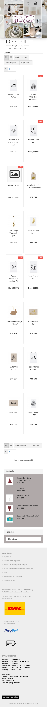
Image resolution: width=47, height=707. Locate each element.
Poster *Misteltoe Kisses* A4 (33, 96)
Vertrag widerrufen (10, 697)
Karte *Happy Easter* (33, 413)
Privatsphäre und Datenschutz (14, 577)
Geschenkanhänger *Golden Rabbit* (34, 186)
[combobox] (21, 57)
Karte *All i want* (14, 368)
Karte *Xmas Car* (33, 322)
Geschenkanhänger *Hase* (15, 322)
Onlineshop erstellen (15, 703)
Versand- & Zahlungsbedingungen (15, 565)
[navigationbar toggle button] (43, 4)
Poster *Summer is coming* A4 (13, 278)
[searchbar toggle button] (28, 4)
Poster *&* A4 (13, 185)
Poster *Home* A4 (33, 277)
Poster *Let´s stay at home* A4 (13, 142)
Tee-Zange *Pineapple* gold (13, 233)
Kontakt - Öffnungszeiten (12, 561)
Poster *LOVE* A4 (33, 141)
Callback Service (9, 581)
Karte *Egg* (13, 412)
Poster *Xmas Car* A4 (33, 368)
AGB (5, 573)
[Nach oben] (40, 703)
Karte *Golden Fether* (33, 232)
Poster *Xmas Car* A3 (13, 95)
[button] (6, 57)
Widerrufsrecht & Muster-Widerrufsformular (18, 569)
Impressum (7, 557)
